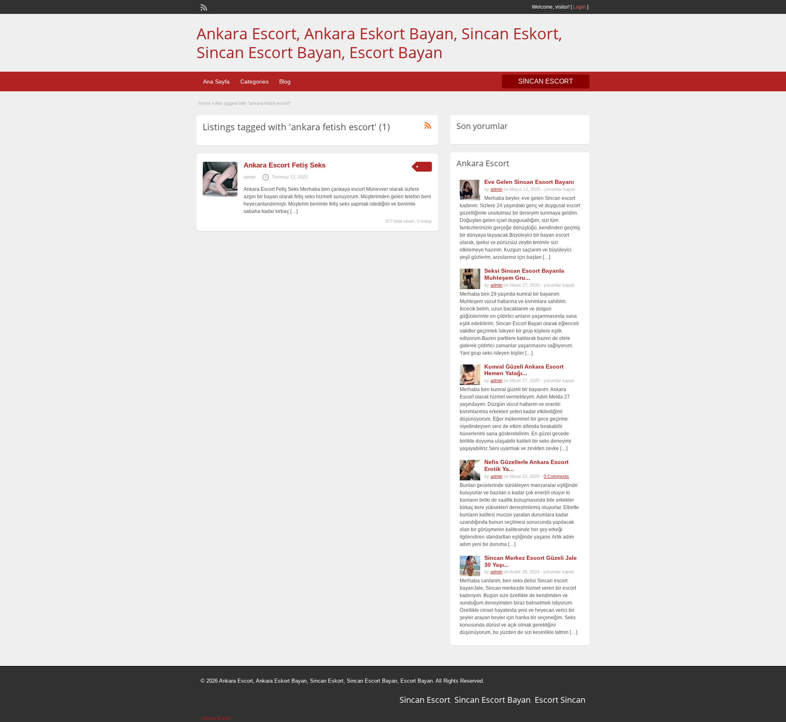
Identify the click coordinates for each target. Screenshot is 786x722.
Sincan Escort (425, 699)
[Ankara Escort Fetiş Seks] (220, 195)
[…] (294, 211)
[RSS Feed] (203, 6)
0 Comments (556, 476)
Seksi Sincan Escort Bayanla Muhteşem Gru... (524, 274)
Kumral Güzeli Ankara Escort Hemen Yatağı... (524, 370)
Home (204, 103)
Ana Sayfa (216, 81)
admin (249, 176)
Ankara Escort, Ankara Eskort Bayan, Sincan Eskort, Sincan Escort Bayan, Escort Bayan (379, 43)
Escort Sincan (560, 699)
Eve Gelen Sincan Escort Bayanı (529, 182)
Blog (285, 81)
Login (579, 7)
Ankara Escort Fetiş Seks (284, 165)
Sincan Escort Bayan (492, 699)
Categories (254, 81)
